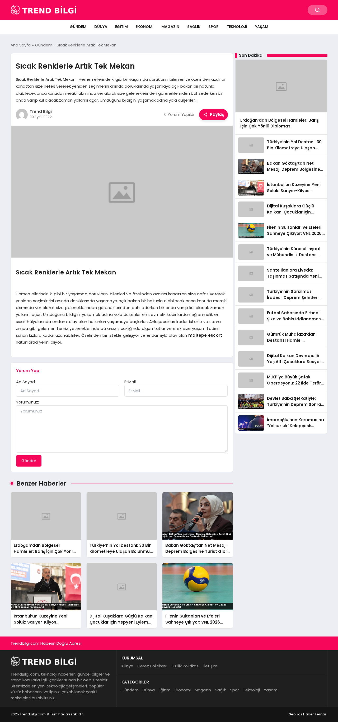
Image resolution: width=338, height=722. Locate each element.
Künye (127, 666)
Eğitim (121, 26)
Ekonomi (144, 26)
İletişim (210, 666)
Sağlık (193, 26)
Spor (213, 26)
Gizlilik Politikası (185, 666)
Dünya (100, 26)
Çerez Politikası (152, 666)
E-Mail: (130, 381)
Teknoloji (237, 26)
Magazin (170, 26)
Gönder (28, 460)
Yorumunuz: (27, 402)
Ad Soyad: (26, 381)
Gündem (78, 26)
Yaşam (261, 26)
